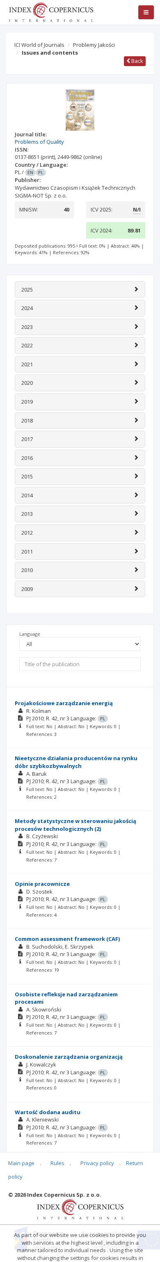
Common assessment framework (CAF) (67, 938)
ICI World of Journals (39, 44)
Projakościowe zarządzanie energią (64, 703)
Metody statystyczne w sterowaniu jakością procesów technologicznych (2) (75, 824)
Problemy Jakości (94, 44)
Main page (21, 1163)
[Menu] (146, 12)
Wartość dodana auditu (47, 1112)
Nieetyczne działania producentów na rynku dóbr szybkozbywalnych (76, 762)
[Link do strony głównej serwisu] (51, 11)
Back (136, 60)
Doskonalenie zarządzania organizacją (69, 1056)
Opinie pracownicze (42, 883)
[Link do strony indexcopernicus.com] (80, 1208)
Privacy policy (97, 1163)
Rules (57, 1163)
